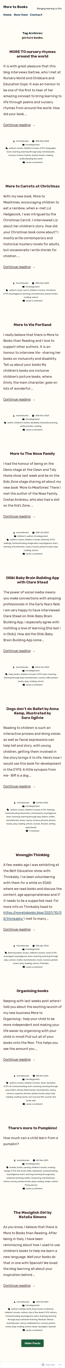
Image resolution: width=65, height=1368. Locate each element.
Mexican (42, 1319)
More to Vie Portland (32, 324)
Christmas (50, 290)
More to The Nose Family (32, 453)
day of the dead (36, 1312)
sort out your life (36, 1097)
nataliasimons (33, 1323)
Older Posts (32, 1343)
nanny (28, 547)
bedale (13, 1167)
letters (45, 817)
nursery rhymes (23, 155)
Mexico (50, 1319)
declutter (51, 1083)
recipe (48, 1181)
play (56, 547)
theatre (44, 824)
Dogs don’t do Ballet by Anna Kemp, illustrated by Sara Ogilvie (32, 713)
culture (24, 1312)
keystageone (15, 294)
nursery (11, 155)
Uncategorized (32, 145)
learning (16, 152)
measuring (36, 1178)
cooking (51, 1167)
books (20, 148)
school (35, 297)
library (20, 1090)
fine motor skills (24, 1171)
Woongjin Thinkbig (32, 855)
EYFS (42, 148)
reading (49, 155)
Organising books (33, 991)
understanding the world (30, 159)
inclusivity (44, 422)
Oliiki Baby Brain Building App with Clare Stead (32, 580)
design (7, 1171)
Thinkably (44, 963)
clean (43, 1083)
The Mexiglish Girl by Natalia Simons (32, 1214)
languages (51, 148)
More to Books (15, 7)
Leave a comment (34, 162)
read (52, 1093)
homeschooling (19, 543)
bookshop (48, 1309)
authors (12, 148)
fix (11, 1086)
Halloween (37, 1171)
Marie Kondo (30, 1090)
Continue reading (17, 125)
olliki (48, 678)
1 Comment (34, 831)
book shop (31, 1309)
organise (19, 1093)
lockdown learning (15, 1178)
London (12, 960)
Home (7, 14)
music (22, 820)
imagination (33, 543)
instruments (37, 813)
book (20, 290)
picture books (38, 155)
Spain (34, 1326)
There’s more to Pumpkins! (32, 1128)
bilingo (23, 1309)
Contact (36, 14)
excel (48, 953)
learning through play (31, 152)
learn (9, 152)
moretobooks (22, 141)
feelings (7, 543)
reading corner (21, 1097)
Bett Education (15, 953)
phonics (44, 820)
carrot (26, 290)
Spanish (52, 1326)
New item (21, 14)
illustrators (25, 813)
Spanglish (43, 1326)
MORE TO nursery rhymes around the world (32, 53)
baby (11, 674)
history (53, 1312)
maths (52, 817)
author (10, 422)
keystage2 (9, 956)
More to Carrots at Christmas (32, 186)
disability (35, 422)
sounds (36, 824)
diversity (45, 539)
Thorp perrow (31, 1185)
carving (27, 1167)
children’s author (25, 536)
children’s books (31, 148)
